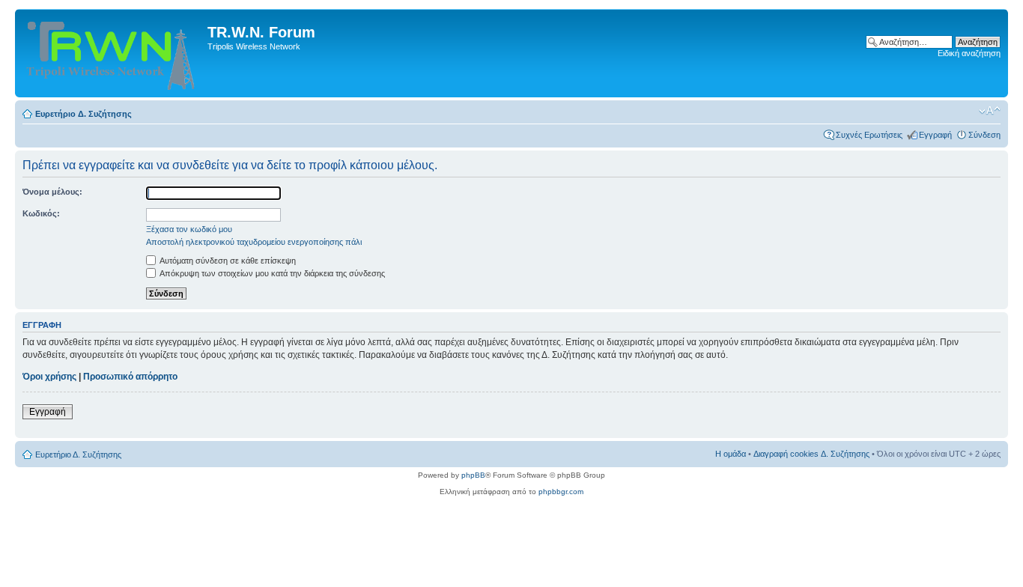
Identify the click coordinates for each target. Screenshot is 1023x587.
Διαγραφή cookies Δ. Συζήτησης (811, 453)
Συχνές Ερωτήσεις (869, 134)
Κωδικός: (41, 213)
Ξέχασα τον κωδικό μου (189, 229)
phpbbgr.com (560, 491)
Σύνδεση (984, 134)
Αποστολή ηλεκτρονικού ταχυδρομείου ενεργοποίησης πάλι (254, 241)
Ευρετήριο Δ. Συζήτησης (83, 113)
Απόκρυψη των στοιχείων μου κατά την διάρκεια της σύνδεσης (271, 273)
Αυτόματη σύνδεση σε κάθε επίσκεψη (227, 260)
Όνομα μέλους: (52, 191)
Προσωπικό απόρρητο (130, 376)
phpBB (473, 475)
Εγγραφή (935, 134)
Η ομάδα (730, 453)
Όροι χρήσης (49, 376)
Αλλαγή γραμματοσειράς (990, 111)
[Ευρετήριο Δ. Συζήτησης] (113, 53)
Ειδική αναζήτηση (969, 53)
